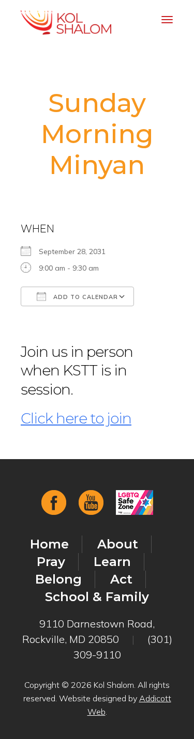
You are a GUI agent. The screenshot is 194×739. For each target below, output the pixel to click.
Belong (58, 579)
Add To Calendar (84, 297)
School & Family (97, 596)
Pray (51, 561)
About (117, 544)
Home (49, 544)
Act (121, 579)
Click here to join (76, 418)
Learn (112, 561)
